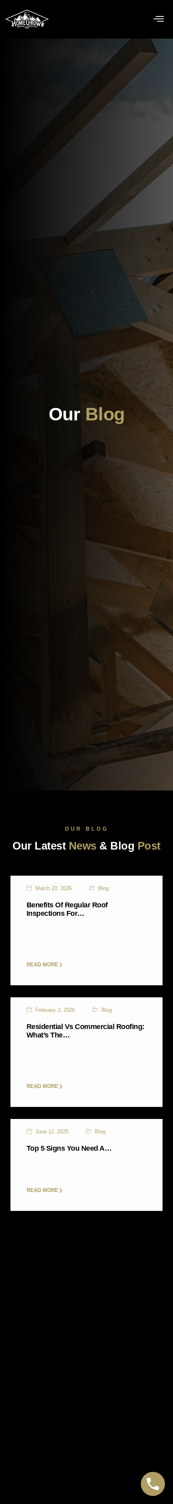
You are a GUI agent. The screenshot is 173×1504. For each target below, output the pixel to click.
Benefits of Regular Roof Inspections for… (67, 909)
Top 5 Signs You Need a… (69, 1148)
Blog (103, 888)
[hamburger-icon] (159, 19)
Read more (42, 965)
